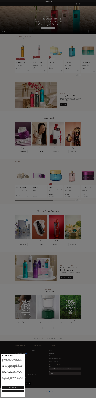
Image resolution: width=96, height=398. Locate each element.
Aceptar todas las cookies (13, 387)
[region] (13, 375)
